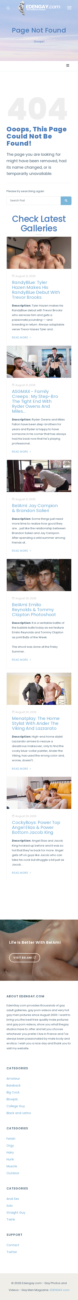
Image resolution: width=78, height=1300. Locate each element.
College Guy (15, 1106)
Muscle (11, 1166)
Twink (10, 1219)
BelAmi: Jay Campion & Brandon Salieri (35, 508)
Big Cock (13, 1092)
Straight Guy (15, 1212)
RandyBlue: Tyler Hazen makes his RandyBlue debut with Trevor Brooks (36, 289)
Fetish (10, 1139)
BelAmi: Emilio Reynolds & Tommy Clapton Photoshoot (34, 610)
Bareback (13, 1085)
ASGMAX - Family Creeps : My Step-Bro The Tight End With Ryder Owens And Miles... (35, 401)
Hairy (10, 1152)
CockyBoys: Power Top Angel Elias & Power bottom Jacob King (36, 827)
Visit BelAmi (23, 957)
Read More (20, 337)
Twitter (11, 1252)
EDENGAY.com (60, 1290)
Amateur (13, 1078)
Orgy (10, 1145)
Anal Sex (12, 1199)
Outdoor (12, 1173)
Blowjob (12, 1099)
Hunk (10, 1159)
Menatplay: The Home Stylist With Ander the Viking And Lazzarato (36, 723)
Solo (9, 1205)
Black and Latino (18, 1113)
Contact (12, 1245)
